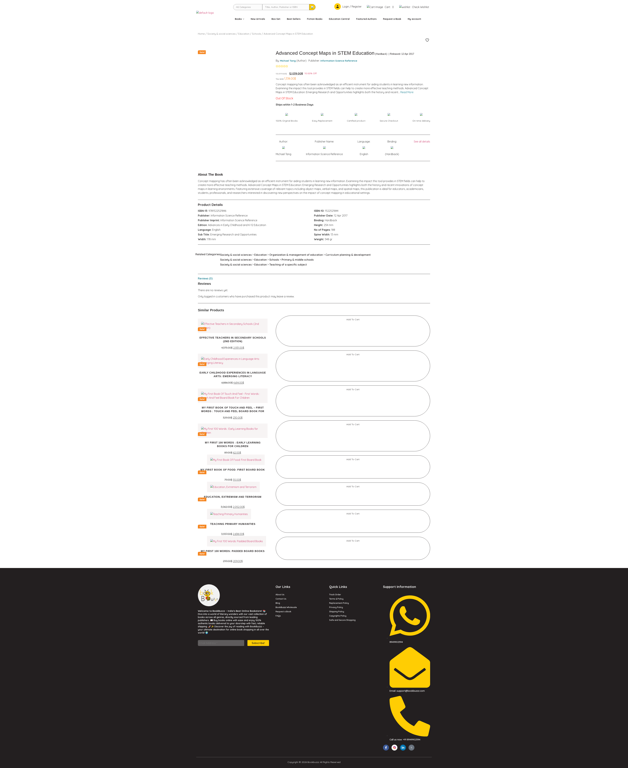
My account (414, 18)
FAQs (278, 616)
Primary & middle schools (298, 259)
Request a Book (392, 18)
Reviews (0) (205, 278)
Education (243, 33)
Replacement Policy (339, 603)
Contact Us (281, 599)
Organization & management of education (296, 254)
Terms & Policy (336, 599)
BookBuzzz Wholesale (286, 607)
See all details (422, 141)
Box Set (275, 18)
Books (238, 18)
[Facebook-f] (386, 748)
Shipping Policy (336, 611)
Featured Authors (366, 18)
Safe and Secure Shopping (342, 620)
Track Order (335, 594)
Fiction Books (314, 18)
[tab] (314, 278)
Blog (278, 603)
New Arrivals (258, 18)
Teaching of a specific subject (288, 264)
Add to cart (352, 319)
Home (201, 33)
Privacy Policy (336, 607)
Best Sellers (293, 18)
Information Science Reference (338, 60)
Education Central (339, 18)
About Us (280, 594)
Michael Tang (288, 60)
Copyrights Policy (337, 616)
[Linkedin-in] (403, 748)
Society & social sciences (221, 33)
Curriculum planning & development (348, 254)
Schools (256, 33)
